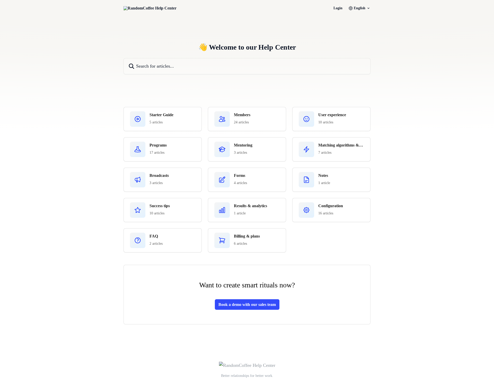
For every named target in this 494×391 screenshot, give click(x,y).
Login (337, 8)
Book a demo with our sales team (247, 304)
